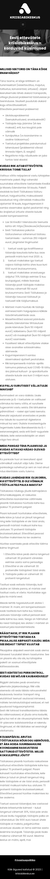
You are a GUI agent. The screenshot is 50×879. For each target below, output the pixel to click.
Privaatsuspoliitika (25, 860)
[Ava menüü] (23, 24)
